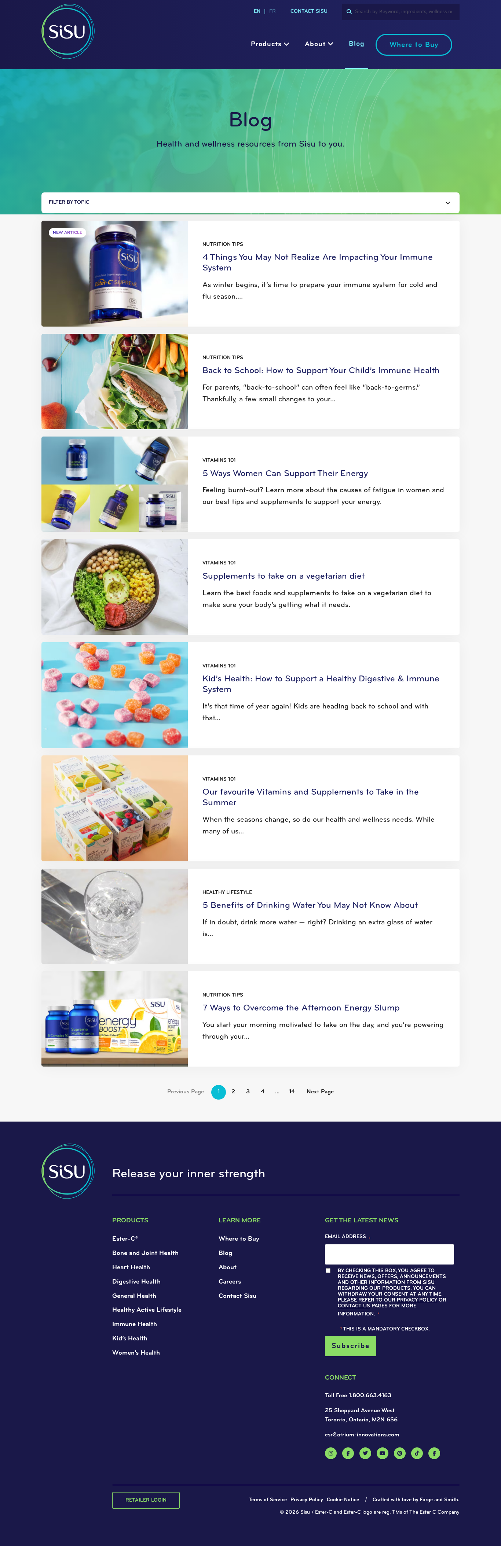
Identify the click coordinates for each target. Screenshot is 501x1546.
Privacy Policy (177, 811)
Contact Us (135, 817)
